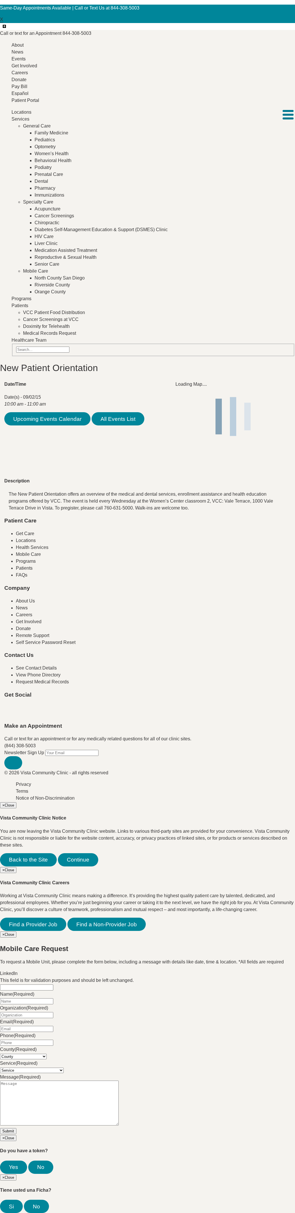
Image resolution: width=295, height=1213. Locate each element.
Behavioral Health (53, 160)
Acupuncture (47, 208)
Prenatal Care (49, 174)
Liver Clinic (46, 243)
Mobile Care (35, 271)
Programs (21, 298)
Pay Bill (19, 86)
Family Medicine (51, 132)
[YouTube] (44, 713)
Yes (13, 1167)
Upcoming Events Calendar (47, 419)
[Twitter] (32, 713)
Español (20, 93)
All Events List (118, 419)
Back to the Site (28, 860)
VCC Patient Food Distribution (54, 312)
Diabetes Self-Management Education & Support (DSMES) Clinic (101, 229)
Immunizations (49, 195)
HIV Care (44, 236)
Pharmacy (45, 188)
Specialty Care (38, 201)
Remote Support (32, 635)
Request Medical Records (42, 681)
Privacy (23, 784)
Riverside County (52, 284)
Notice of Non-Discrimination (45, 798)
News (17, 52)
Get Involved (24, 65)
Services (20, 119)
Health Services (32, 547)
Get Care (25, 533)
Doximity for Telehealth (46, 326)
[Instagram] (55, 713)
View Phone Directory (38, 674)
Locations (21, 112)
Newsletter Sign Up (24, 752)
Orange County (50, 291)
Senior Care (47, 264)
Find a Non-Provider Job (106, 924)
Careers (20, 72)
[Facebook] (21, 713)
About (18, 45)
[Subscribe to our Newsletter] (13, 762)
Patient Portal (25, 100)
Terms (22, 791)
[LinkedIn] (67, 713)
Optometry (45, 146)
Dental (41, 181)
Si (11, 1207)
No (40, 1167)
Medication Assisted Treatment (66, 250)
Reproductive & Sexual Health (66, 257)
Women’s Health (52, 153)
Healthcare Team (29, 340)
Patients (20, 305)
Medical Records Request (49, 333)
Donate (19, 79)
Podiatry (43, 167)
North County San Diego (60, 277)
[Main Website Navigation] (288, 114)
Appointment (45, 33)
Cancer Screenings (54, 215)
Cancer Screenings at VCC (51, 319)
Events (19, 58)
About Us (25, 600)
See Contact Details (36, 668)
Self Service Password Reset (45, 642)
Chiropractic (47, 222)
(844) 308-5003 (20, 745)
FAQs (21, 575)
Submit (8, 1131)
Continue (78, 860)
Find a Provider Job (33, 924)
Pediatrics (45, 139)
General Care (37, 125)
